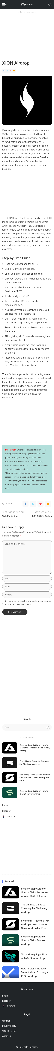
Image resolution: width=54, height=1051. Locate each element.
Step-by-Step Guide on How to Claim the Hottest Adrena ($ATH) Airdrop (35, 748)
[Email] (14, 71)
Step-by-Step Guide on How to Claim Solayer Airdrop (33, 940)
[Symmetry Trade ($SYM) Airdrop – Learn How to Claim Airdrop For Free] (9, 777)
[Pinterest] (10, 71)
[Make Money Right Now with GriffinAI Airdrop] (10, 956)
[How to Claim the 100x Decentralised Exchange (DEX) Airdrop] (10, 972)
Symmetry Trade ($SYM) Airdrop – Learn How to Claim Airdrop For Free (36, 777)
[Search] (50, 4)
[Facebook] (4, 71)
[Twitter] (7, 71)
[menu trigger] (5, 4)
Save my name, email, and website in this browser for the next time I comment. (28, 602)
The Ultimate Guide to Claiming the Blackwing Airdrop (34, 908)
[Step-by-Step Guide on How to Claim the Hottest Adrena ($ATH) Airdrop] (9, 747)
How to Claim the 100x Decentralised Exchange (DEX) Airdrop (34, 972)
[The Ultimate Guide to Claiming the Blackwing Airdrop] (9, 762)
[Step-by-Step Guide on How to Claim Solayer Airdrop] (9, 792)
